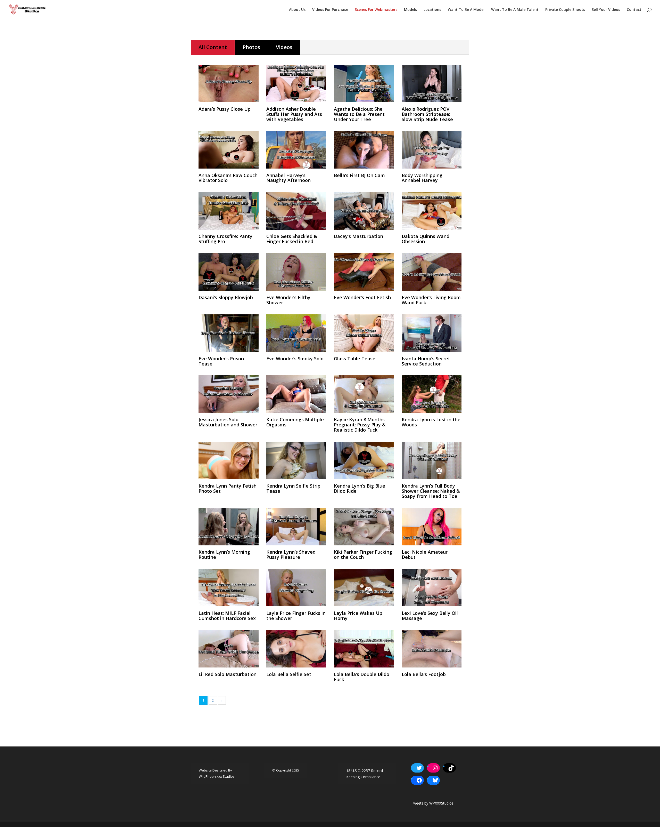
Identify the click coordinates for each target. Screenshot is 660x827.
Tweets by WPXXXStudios (432, 803)
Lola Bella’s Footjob (424, 674)
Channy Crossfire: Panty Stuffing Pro (225, 238)
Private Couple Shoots (565, 10)
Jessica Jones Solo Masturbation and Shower (228, 422)
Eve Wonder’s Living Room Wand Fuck (431, 300)
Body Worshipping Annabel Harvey (422, 178)
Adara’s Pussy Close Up (225, 109)
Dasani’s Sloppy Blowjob (226, 297)
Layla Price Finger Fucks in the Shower (296, 615)
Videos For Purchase (330, 10)
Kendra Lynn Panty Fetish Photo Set (228, 488)
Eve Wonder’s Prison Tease (221, 361)
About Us (297, 10)
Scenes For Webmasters (376, 10)
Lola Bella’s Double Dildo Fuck (361, 676)
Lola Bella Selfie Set (288, 674)
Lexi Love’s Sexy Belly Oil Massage (430, 615)
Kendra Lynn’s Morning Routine (224, 554)
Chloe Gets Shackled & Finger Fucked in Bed (291, 238)
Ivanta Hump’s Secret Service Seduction (426, 361)
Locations (432, 10)
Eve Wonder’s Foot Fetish (362, 297)
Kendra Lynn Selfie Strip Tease (293, 488)
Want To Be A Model (466, 10)
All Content (213, 47)
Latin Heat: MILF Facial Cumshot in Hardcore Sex (227, 615)
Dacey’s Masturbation (358, 236)
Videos (284, 47)
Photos (251, 47)
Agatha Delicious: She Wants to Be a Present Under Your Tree (359, 114)
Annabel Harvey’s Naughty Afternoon (288, 178)
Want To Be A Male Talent (515, 10)
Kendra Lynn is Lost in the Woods (431, 422)
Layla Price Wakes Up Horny (358, 615)
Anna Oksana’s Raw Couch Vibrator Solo (228, 178)
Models (410, 10)
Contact (634, 10)
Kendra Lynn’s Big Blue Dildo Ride (359, 488)
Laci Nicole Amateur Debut (425, 554)
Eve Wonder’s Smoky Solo (295, 358)
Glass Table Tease (354, 358)
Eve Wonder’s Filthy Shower (288, 300)
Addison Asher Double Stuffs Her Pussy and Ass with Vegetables (294, 114)
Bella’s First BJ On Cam (359, 175)
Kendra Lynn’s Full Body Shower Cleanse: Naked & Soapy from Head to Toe (431, 491)
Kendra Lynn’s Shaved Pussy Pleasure (291, 554)
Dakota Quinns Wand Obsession (425, 238)
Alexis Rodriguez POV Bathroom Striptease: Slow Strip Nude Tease (427, 114)
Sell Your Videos (606, 10)
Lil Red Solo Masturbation (228, 674)
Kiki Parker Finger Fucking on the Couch (363, 554)
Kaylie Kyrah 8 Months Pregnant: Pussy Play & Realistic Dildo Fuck (360, 424)
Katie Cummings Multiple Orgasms (295, 422)
